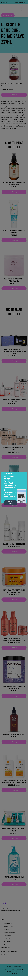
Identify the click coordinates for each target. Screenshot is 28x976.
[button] (10, 503)
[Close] (2, 473)
